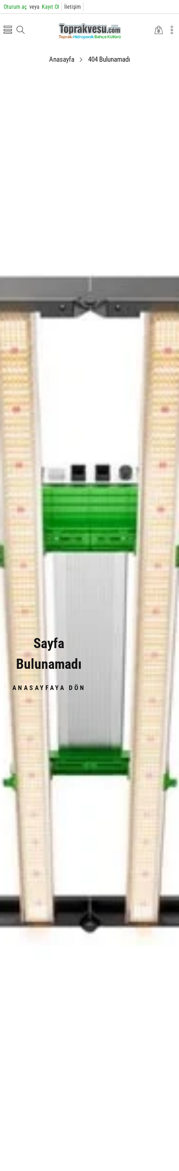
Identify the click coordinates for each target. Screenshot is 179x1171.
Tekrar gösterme (95, 624)
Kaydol (135, 603)
